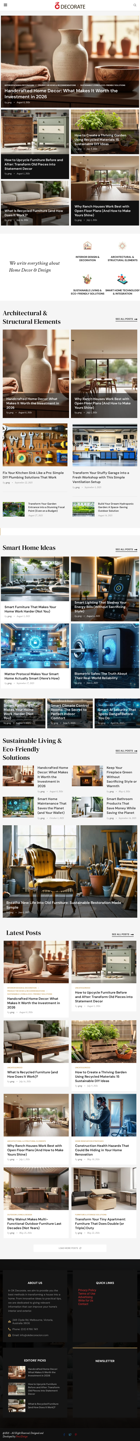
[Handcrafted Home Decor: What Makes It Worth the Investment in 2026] (70, 62)
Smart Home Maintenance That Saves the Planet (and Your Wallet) (52, 806)
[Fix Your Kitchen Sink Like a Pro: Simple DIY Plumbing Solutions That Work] (35, 444)
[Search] (135, 5)
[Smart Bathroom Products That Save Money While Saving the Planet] (87, 807)
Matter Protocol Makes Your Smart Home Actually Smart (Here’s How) (32, 676)
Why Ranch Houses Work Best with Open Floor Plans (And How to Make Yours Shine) (103, 210)
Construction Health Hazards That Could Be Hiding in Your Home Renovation (102, 1150)
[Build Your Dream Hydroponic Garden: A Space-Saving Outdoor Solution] (83, 509)
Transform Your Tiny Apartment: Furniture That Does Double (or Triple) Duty (100, 1223)
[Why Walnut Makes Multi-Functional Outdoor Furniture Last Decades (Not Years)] (36, 1202)
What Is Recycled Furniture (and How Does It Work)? (32, 1074)
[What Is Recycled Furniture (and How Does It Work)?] (35, 203)
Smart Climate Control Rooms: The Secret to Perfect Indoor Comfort (70, 711)
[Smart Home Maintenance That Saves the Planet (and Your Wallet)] (18, 807)
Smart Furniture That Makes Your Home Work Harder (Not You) (30, 609)
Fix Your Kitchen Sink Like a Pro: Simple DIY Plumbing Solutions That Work (33, 475)
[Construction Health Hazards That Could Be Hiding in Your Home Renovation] (104, 1129)
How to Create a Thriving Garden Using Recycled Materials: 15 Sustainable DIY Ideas (100, 139)
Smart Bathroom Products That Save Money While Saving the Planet (121, 806)
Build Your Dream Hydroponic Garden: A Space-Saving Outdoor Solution (116, 507)
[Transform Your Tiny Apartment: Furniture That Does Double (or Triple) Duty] (104, 1202)
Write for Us (85, 1300)
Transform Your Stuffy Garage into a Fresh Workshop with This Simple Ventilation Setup (101, 477)
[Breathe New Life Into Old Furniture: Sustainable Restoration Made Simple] (70, 871)
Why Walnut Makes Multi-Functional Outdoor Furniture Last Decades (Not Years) (34, 1223)
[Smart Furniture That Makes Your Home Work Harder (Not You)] (35, 589)
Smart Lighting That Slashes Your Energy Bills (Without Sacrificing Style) (101, 606)
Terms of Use (86, 1293)
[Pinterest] (75, 1435)
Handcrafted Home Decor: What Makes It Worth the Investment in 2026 (32, 403)
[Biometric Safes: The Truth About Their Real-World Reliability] (105, 656)
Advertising (85, 1297)
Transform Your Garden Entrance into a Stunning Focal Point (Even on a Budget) (46, 507)
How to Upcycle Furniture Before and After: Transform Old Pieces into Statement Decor (34, 164)
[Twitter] (70, 1435)
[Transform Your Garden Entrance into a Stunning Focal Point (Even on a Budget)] (14, 509)
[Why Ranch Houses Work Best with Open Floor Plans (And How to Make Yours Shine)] (105, 190)
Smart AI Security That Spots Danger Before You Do (117, 713)
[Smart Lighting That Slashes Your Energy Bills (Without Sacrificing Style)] (105, 589)
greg (9, 102)
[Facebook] (64, 1435)
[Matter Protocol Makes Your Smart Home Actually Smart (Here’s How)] (35, 656)
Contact (83, 1304)
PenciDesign (22, 1436)
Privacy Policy (87, 1290)
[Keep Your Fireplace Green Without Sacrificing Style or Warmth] (87, 776)
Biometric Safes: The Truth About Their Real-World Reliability (101, 675)
